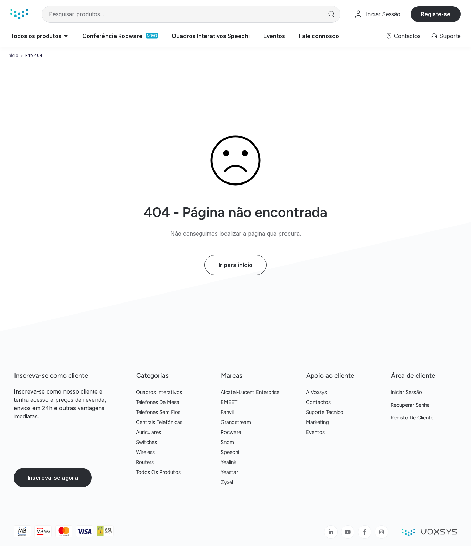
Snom (227, 442)
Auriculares (148, 432)
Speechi (230, 452)
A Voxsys (316, 392)
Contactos (407, 35)
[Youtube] (347, 532)
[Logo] (19, 14)
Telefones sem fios (158, 412)
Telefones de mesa (157, 402)
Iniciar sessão (406, 392)
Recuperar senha (410, 405)
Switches (146, 442)
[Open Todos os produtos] (66, 36)
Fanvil (227, 412)
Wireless (145, 452)
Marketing (317, 422)
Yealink (228, 462)
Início (13, 55)
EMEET (229, 402)
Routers (145, 462)
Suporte (450, 35)
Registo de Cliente (412, 418)
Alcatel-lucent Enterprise (250, 392)
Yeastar (229, 472)
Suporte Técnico (324, 412)
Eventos (315, 432)
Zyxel (227, 482)
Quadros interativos (159, 392)
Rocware (231, 432)
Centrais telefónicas (159, 422)
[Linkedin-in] (331, 532)
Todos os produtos (158, 472)
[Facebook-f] (364, 532)
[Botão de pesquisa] (331, 14)
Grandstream (236, 422)
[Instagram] (381, 532)
